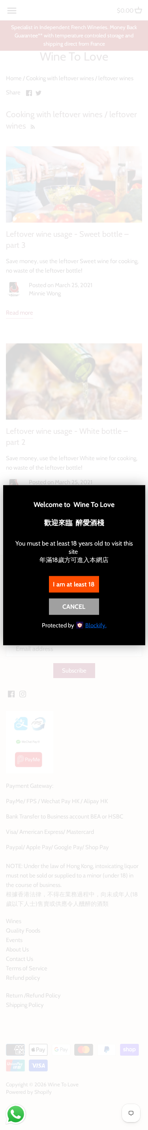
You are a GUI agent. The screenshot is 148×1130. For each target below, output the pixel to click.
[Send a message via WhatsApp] (16, 1114)
